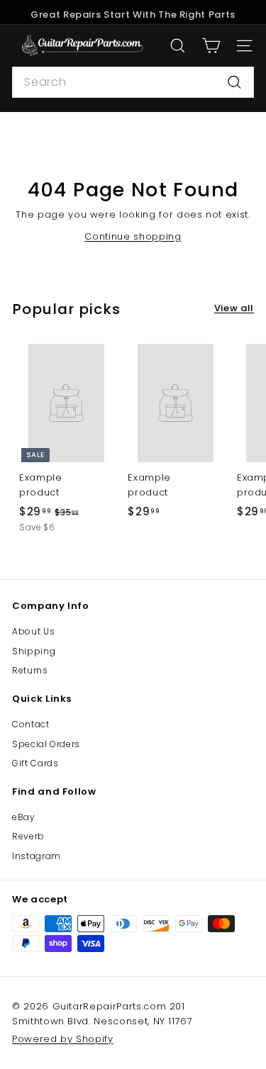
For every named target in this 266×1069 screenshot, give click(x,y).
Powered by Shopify (62, 1039)
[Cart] (211, 46)
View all (234, 308)
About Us (33, 631)
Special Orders (46, 744)
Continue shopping (132, 236)
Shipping (33, 651)
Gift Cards (35, 763)
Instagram (36, 856)
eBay (23, 817)
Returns (30, 670)
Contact (31, 724)
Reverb (28, 836)
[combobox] (133, 82)
